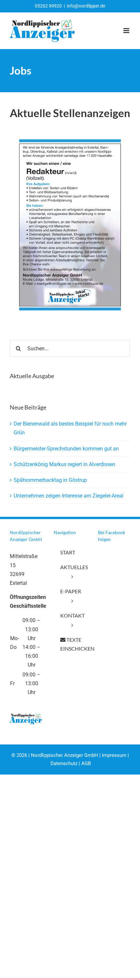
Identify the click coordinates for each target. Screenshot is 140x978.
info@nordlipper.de (86, 6)
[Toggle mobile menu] (126, 30)
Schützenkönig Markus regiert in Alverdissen (64, 464)
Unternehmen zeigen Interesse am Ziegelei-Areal (68, 496)
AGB (86, 763)
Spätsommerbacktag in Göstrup (50, 480)
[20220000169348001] (70, 142)
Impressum (114, 755)
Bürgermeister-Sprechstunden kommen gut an (66, 448)
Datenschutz (63, 763)
